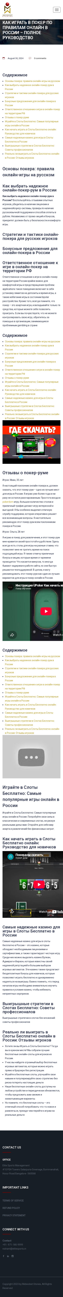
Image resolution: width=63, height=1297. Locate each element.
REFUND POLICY (11, 1208)
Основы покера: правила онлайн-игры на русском (32, 81)
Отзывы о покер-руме (17, 117)
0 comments (40, 58)
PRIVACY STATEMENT (14, 1215)
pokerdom (8, 501)
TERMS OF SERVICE (13, 1200)
